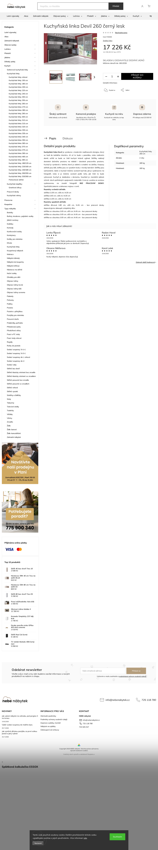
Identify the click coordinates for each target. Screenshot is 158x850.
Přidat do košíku (137, 76)
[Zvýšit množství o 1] (118, 76)
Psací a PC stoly (13, 334)
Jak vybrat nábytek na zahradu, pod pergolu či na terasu (20, 717)
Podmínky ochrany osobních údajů (53, 719)
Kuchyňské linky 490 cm (18, 160)
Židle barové (12, 429)
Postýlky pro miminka (15, 315)
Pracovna (8, 200)
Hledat (116, 6)
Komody (10, 228)
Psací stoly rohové (14, 338)
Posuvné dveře (13, 319)
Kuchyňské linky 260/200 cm (20, 173)
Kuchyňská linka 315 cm (18, 123)
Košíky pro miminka (14, 239)
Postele (10, 308)
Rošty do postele (13, 346)
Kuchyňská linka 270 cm (18, 107)
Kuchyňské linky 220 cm (18, 90)
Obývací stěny (12, 281)
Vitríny (9, 418)
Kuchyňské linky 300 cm (18, 117)
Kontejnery (11, 235)
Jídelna (7, 57)
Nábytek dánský (13, 258)
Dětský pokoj (9, 61)
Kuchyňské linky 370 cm (18, 147)
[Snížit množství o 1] (106, 76)
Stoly (9, 399)
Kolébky (10, 224)
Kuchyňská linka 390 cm (18, 153)
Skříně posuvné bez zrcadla (18, 380)
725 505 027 (84, 727)
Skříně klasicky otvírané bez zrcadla (21, 372)
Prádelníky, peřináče (15, 323)
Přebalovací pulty (14, 327)
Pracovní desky (13, 192)
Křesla (9, 243)
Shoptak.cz (91, 754)
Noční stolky (12, 273)
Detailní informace (110, 83)
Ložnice (7, 49)
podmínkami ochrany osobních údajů (132, 676)
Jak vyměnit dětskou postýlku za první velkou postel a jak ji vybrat (19, 732)
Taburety (10, 403)
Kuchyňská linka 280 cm (18, 110)
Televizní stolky (13, 407)
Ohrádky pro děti (13, 277)
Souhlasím (117, 837)
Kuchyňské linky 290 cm (18, 113)
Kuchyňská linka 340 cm (18, 137)
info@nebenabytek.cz (118, 699)
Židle (9, 426)
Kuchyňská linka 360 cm (18, 143)
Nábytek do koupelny (15, 262)
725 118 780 (149, 699)
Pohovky (10, 300)
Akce (6, 36)
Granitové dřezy (15, 187)
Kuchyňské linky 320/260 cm (20, 176)
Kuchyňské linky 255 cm (18, 100)
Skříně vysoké (12, 391)
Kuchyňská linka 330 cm (18, 130)
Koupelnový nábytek (15, 250)
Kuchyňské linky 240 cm (18, 94)
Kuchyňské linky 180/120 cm (20, 163)
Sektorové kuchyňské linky (17, 70)
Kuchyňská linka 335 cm (18, 133)
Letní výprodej (10, 32)
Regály (10, 342)
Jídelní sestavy (12, 220)
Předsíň (7, 53)
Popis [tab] (52, 138)
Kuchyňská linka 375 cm (18, 150)
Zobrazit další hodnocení (145, 262)
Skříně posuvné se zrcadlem (18, 384)
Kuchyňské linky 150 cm (18, 80)
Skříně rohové (12, 387)
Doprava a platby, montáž (50, 723)
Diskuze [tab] (68, 138)
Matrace (10, 254)
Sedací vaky (11, 365)
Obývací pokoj (10, 45)
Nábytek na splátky (48, 726)
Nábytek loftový (13, 266)
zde (85, 838)
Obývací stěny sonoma (16, 292)
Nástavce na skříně (14, 270)
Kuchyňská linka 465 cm (18, 157)
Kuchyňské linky (13, 73)
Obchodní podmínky (48, 716)
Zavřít (148, 98)
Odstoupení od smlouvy (49, 730)
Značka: (107, 41)
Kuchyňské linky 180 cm (18, 84)
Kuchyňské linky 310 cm (18, 120)
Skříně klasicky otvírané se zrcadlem (21, 376)
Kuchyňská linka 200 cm (18, 87)
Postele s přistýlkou (14, 311)
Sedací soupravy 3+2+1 (16, 353)
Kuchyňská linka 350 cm (18, 140)
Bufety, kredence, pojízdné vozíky (20, 216)
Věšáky (10, 414)
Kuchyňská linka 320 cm (18, 127)
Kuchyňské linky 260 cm (18, 103)
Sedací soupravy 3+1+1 (16, 349)
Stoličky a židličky (14, 395)
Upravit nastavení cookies (79, 750)
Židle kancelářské (14, 433)
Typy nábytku (10, 208)
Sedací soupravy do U (15, 361)
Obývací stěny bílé (14, 289)
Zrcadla (10, 422)
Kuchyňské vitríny (14, 195)
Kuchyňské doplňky (14, 184)
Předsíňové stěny (14, 330)
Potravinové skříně (16, 180)
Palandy (10, 296)
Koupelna (8, 204)
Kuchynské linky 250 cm (18, 97)
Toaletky (10, 410)
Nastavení (38, 843)
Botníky (10, 212)
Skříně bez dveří (13, 368)
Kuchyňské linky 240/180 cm (20, 170)
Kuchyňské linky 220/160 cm (20, 166)
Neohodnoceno (121, 33)
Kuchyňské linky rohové (18, 77)
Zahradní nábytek (11, 41)
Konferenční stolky (14, 231)
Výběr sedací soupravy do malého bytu (17, 725)
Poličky (9, 304)
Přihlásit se (136, 671)
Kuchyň (7, 66)
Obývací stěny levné (15, 285)
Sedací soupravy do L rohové (18, 357)
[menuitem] (13, 16)
